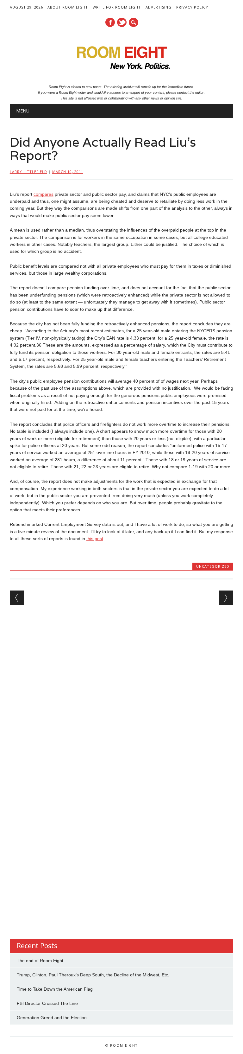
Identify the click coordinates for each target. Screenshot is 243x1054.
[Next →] (226, 598)
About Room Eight (67, 7)
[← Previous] (17, 598)
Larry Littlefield (28, 171)
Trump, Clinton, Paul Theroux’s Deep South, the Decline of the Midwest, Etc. (93, 974)
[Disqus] (122, 693)
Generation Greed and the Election (52, 1017)
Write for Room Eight (117, 7)
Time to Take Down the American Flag (55, 989)
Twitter (122, 22)
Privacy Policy (192, 7)
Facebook (110, 22)
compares (43, 194)
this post (94, 538)
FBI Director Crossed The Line (47, 1003)
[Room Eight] (121, 71)
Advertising (158, 7)
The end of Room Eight (40, 960)
